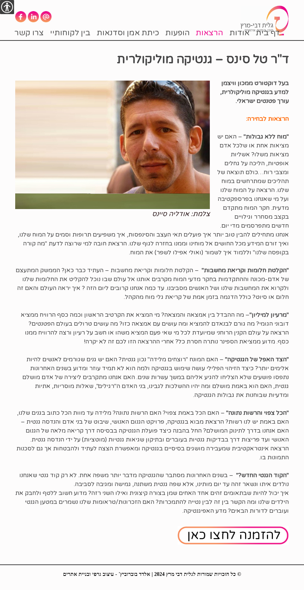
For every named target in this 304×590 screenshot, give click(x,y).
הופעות (177, 33)
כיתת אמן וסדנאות (128, 33)
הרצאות (209, 33)
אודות (239, 33)
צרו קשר (29, 33)
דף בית (268, 33)
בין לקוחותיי (70, 33)
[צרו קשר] (233, 535)
